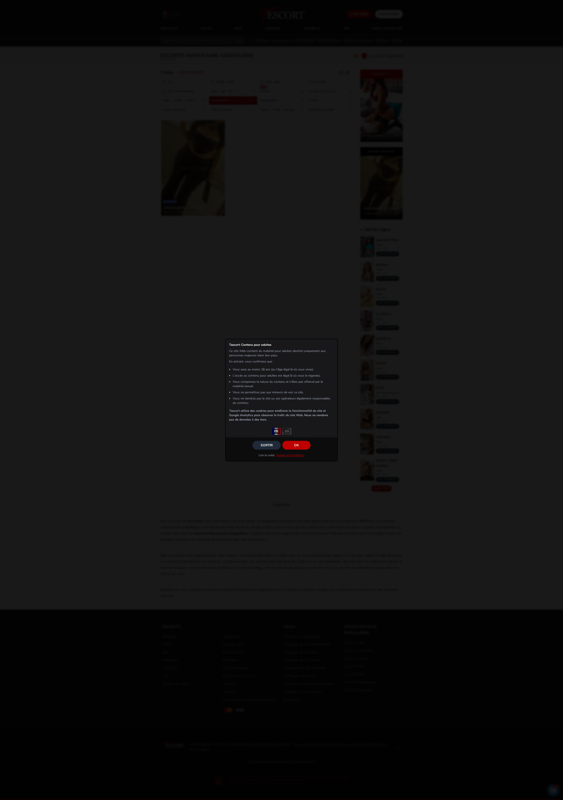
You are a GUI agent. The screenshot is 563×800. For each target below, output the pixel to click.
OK (296, 445)
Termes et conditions (290, 455)
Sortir (267, 445)
